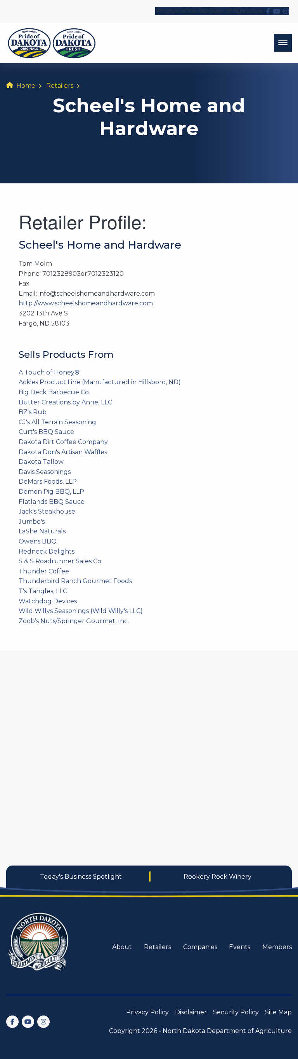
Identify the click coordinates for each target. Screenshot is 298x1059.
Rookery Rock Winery (217, 876)
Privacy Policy (147, 1012)
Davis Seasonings (45, 472)
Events (239, 947)
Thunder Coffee (44, 571)
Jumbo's (32, 521)
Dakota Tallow (41, 461)
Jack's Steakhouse (47, 511)
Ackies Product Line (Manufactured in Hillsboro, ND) (100, 382)
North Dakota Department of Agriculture (227, 1031)
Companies (200, 947)
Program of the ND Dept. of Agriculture (209, 10)
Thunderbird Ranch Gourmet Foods (75, 581)
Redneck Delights (46, 551)
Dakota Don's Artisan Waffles (63, 452)
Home (25, 85)
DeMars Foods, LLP (48, 481)
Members (277, 947)
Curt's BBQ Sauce (46, 431)
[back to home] (51, 43)
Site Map (278, 1012)
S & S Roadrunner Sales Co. (60, 561)
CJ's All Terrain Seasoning (57, 422)
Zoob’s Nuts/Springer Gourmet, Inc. (74, 621)
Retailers (59, 85)
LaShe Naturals (42, 531)
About (122, 947)
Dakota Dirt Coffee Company (63, 442)
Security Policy (236, 1012)
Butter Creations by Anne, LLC (65, 402)
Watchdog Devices (48, 601)
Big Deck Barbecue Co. (54, 392)
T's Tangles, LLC (43, 591)
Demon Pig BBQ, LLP (51, 491)
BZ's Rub (33, 412)
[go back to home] (38, 946)
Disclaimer (191, 1012)
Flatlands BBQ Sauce (52, 501)
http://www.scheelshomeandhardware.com (86, 303)
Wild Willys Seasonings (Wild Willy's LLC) (81, 611)
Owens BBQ (38, 541)
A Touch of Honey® (49, 372)
